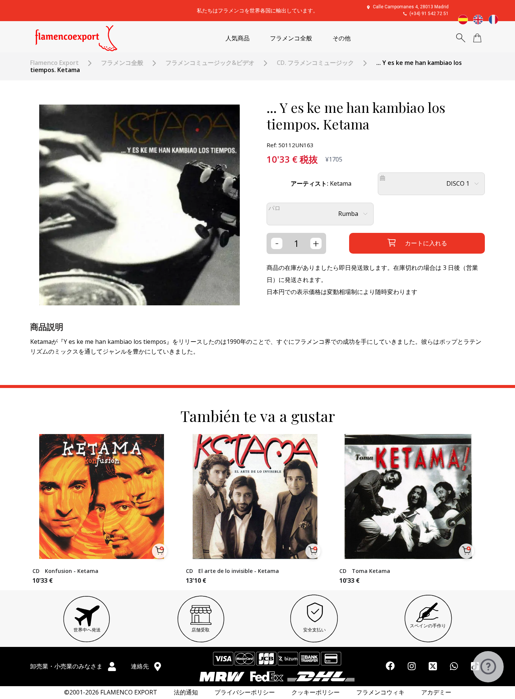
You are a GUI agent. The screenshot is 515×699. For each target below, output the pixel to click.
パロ (274, 208)
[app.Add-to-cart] (159, 551)
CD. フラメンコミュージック (315, 62)
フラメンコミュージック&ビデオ (210, 62)
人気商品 (237, 38)
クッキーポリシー (315, 692)
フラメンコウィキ (380, 692)
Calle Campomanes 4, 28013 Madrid (411, 6)
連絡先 (140, 666)
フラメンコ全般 (291, 38)
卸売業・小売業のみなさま (67, 666)
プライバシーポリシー (245, 692)
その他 (342, 38)
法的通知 (186, 692)
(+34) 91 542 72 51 (429, 13)
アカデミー (436, 692)
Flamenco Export (54, 62)
